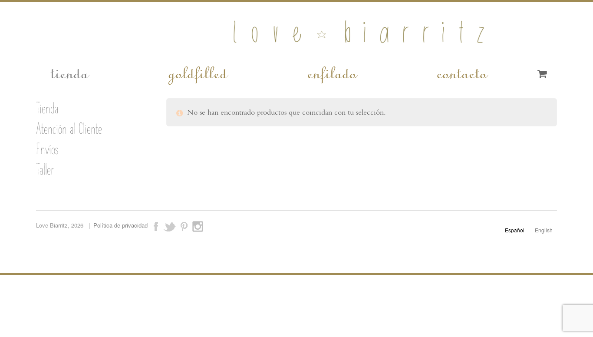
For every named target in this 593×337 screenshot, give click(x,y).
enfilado (331, 72)
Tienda (47, 108)
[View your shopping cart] (542, 74)
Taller (45, 169)
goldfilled (197, 72)
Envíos (47, 149)
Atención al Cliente (69, 128)
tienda (69, 72)
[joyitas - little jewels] (296, 48)
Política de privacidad (120, 225)
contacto (461, 72)
